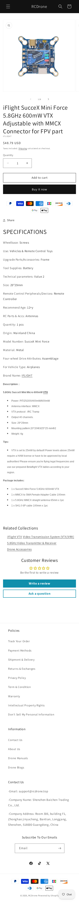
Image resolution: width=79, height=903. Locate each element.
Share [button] (11, 220)
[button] (8, 6)
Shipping (22, 148)
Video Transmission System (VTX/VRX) (48, 537)
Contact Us (15, 740)
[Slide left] (30, 99)
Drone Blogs (16, 767)
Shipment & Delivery (21, 659)
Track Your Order (19, 641)
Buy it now (39, 189)
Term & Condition (19, 687)
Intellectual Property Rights (26, 705)
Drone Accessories (19, 549)
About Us (14, 749)
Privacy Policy (17, 678)
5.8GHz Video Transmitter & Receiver (32, 543)
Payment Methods (20, 650)
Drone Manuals (18, 758)
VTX (45, 392)
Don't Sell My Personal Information (31, 714)
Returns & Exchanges (21, 669)
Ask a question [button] (39, 593)
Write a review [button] (39, 583)
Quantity (8, 155)
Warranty (14, 696)
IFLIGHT (27, 375)
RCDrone (32, 895)
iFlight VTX (14, 537)
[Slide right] (48, 99)
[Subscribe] (59, 848)
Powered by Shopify (48, 895)
